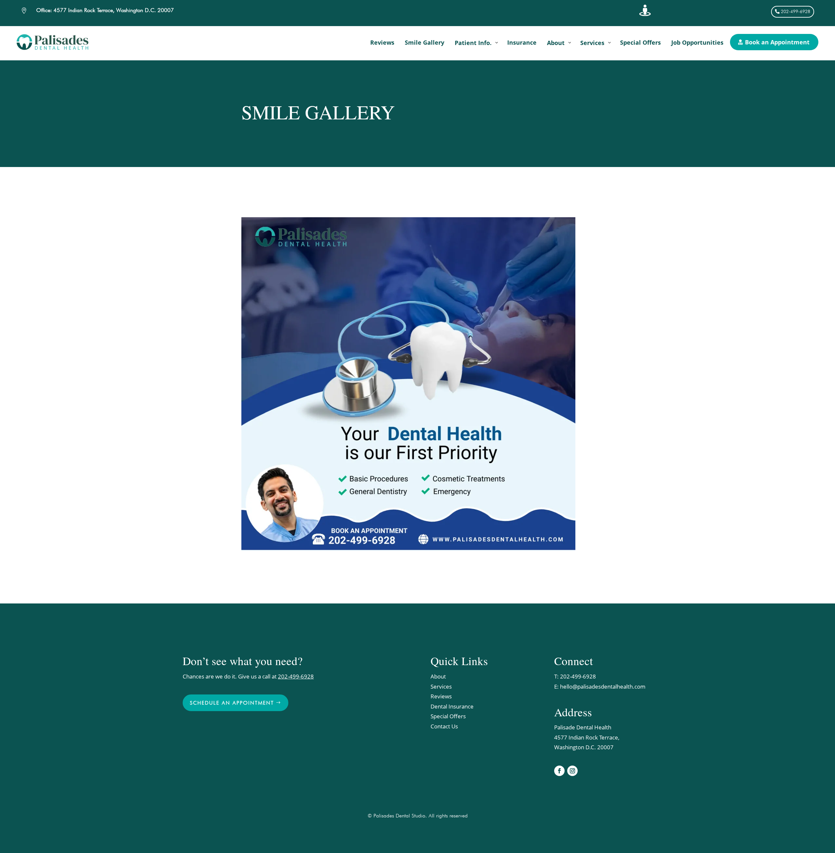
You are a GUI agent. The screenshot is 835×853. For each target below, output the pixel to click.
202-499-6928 (795, 11)
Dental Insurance (452, 706)
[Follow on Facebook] (559, 771)
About (438, 676)
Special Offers (448, 716)
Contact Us (444, 726)
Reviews (441, 696)
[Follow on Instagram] (572, 771)
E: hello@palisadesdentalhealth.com (599, 686)
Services (441, 686)
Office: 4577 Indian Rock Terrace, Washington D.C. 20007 (105, 10)
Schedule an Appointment (232, 703)
